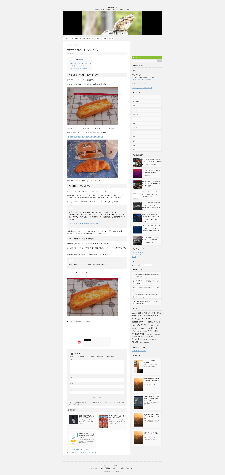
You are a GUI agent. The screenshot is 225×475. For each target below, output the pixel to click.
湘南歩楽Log (112, 7)
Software (151, 325)
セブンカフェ (86, 321)
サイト (71, 390)
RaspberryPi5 (139, 321)
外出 (134, 132)
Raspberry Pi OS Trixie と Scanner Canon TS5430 (151, 433)
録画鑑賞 (146, 342)
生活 (93, 38)
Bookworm (148, 312)
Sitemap (111, 38)
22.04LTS (134, 313)
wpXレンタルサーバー (139, 351)
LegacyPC (151, 316)
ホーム (66, 38)
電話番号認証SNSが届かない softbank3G (86, 417)
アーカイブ (135, 265)
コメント (72, 359)
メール (72, 384)
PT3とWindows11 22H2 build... (151, 237)
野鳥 (141, 342)
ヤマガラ (146, 336)
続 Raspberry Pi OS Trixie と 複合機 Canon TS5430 (151, 380)
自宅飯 (148, 339)
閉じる (81, 60)
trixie (142, 328)
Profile (104, 38)
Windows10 (153, 330)
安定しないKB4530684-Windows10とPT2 (144, 287)
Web (76, 38)
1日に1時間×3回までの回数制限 (78, 68)
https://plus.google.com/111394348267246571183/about (86, 136)
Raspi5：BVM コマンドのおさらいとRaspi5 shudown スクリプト (151, 398)
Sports (157, 325)
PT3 (134, 318)
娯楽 (88, 38)
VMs (133, 331)
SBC (134, 325)
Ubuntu (147, 328)
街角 (134, 145)
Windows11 (139, 333)
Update (154, 328)
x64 (151, 334)
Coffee (138, 315)
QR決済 (139, 319)
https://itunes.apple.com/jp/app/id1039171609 (83, 223)
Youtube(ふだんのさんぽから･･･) (142, 88)
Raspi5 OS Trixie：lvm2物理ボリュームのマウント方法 (151, 416)
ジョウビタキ (136, 336)
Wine (147, 334)
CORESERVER (136, 255)
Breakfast (78, 321)
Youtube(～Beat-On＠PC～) (140, 84)
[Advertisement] (83, 330)
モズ (142, 336)
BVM (134, 315)
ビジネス (135, 114)
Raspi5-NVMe (153, 321)
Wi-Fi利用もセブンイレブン (77, 66)
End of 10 (142, 315)
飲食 (71, 38)
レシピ (135, 128)
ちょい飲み (136, 101)
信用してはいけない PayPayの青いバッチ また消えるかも (86, 435)
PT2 (159, 315)
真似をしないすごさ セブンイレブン (80, 63)
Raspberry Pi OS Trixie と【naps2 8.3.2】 (151, 361)
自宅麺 (154, 339)
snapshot (141, 325)
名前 (71, 377)
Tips (138, 328)
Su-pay (134, 328)
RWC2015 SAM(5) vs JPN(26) (80, 450)
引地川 (135, 339)
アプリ (135, 106)
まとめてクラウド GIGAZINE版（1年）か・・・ (86, 452)
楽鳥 (144, 339)
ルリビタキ (153, 336)
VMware (138, 331)
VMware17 (144, 331)
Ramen (146, 318)
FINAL (141, 276)
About (98, 38)
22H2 (140, 313)
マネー (135, 119)
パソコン (82, 38)
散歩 (141, 339)
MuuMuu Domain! (138, 253)
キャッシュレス (156, 334)
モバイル (72, 321)
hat (146, 316)
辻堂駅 (135, 342)
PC (155, 316)
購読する (137, 57)
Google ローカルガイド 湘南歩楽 (142, 79)
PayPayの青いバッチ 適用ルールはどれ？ (116, 417)
